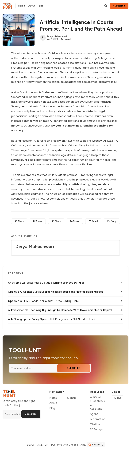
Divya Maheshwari (57, 36)
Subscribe (119, 5)
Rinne (82, 444)
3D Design (96, 429)
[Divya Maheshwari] (43, 38)
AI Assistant (96, 407)
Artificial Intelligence (97, 398)
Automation (97, 419)
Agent (94, 414)
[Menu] (49, 6)
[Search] (106, 6)
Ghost (72, 444)
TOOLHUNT (42, 444)
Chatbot (95, 424)
